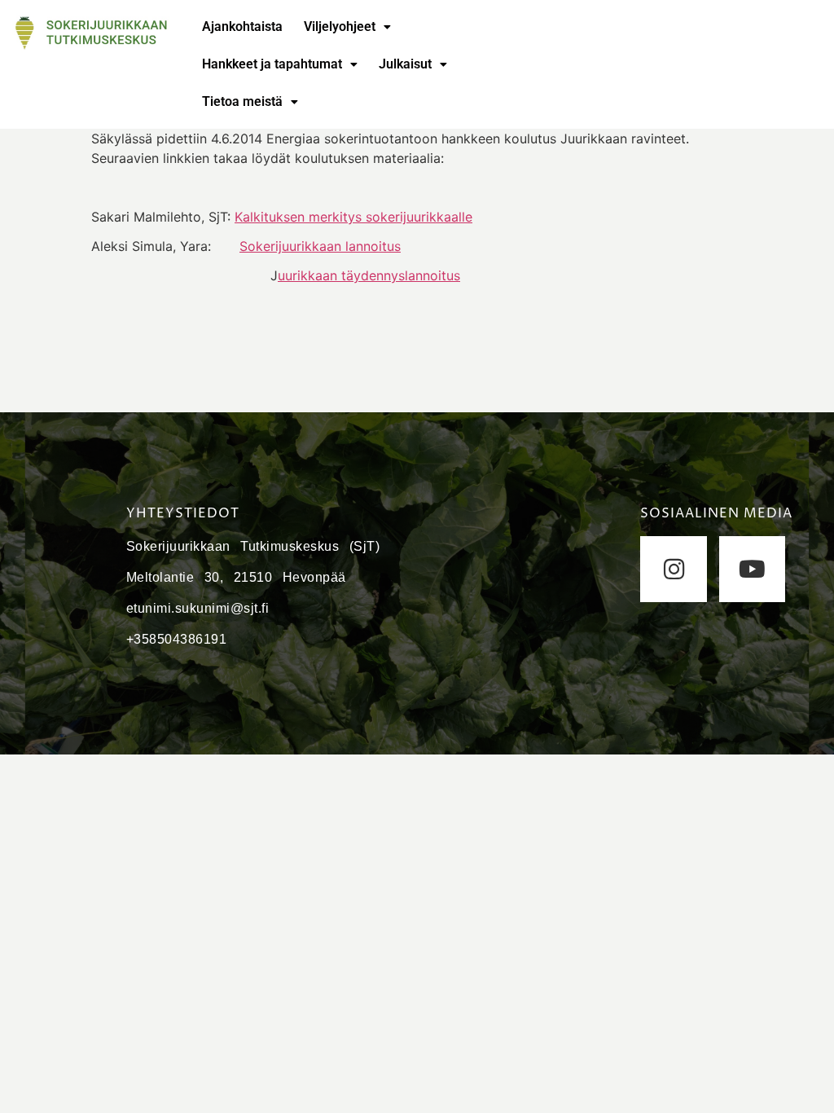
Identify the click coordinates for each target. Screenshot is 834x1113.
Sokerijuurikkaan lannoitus (320, 246)
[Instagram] (673, 569)
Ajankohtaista (242, 26)
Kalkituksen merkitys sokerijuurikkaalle (353, 217)
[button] (347, 27)
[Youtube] (752, 569)
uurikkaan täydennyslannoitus (369, 275)
